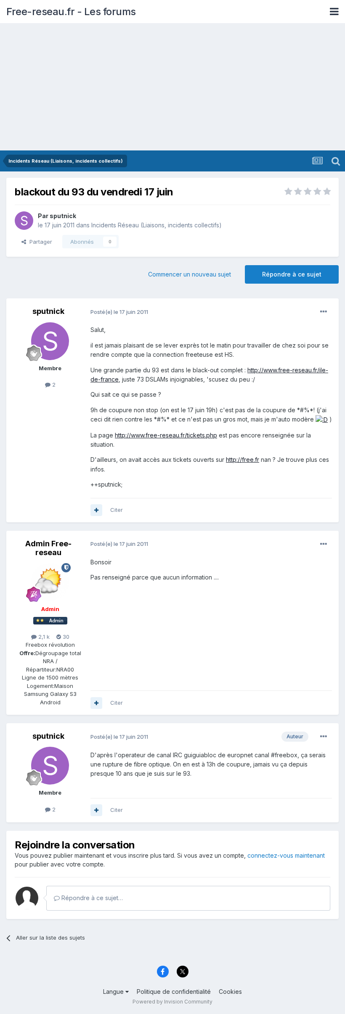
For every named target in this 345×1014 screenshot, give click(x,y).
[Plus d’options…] (323, 312)
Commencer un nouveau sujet (189, 274)
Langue (114, 991)
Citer (116, 509)
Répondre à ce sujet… (91, 897)
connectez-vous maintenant (286, 855)
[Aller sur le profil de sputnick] (24, 220)
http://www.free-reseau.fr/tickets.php (166, 435)
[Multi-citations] (96, 510)
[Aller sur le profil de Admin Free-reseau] (50, 582)
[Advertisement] (172, 87)
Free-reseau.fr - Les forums (71, 11)
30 (65, 636)
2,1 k (43, 636)
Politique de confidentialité (174, 991)
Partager (39, 241)
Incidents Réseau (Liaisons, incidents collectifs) (156, 225)
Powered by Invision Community (172, 1001)
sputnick (63, 215)
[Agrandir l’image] (322, 419)
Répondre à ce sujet (291, 274)
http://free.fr (242, 459)
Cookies (230, 991)
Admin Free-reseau (48, 548)
